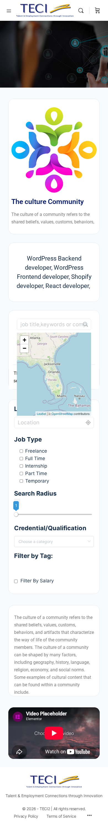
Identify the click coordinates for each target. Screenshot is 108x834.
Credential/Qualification (50, 528)
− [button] (24, 348)
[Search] (82, 10)
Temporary (37, 481)
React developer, (68, 285)
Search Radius (35, 493)
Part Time (36, 473)
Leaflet (41, 413)
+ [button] (24, 339)
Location (27, 408)
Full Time (35, 458)
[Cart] (97, 10)
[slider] (16, 514)
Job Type (28, 439)
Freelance (36, 451)
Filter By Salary (37, 580)
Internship (36, 466)
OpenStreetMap (62, 413)
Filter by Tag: (33, 555)
